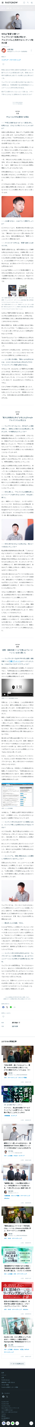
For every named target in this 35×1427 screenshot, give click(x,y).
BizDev (7, 1198)
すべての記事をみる (18, 1363)
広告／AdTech (25, 1349)
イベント (3, 1375)
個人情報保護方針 (5, 1418)
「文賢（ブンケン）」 (15, 661)
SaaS (16, 1155)
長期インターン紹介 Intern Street (9, 1412)
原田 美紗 (15, 1023)
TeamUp (3, 1414)
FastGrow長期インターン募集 (9, 1387)
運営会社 (3, 1416)
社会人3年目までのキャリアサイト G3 (10, 1408)
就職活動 (7, 1195)
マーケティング (16, 60)
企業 (2, 1377)
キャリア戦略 (23, 1077)
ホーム (3, 8)
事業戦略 (7, 1115)
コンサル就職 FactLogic (7, 1410)
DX (15, 1274)
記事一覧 (9, 8)
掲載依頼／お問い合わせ (8, 1382)
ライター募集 (5, 1385)
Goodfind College (5, 1406)
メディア (5, 60)
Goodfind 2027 (5, 1402)
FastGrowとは (5, 1380)
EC (6, 1077)
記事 (2, 1373)
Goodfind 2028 (5, 1404)
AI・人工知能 (8, 1155)
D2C (10, 1238)
